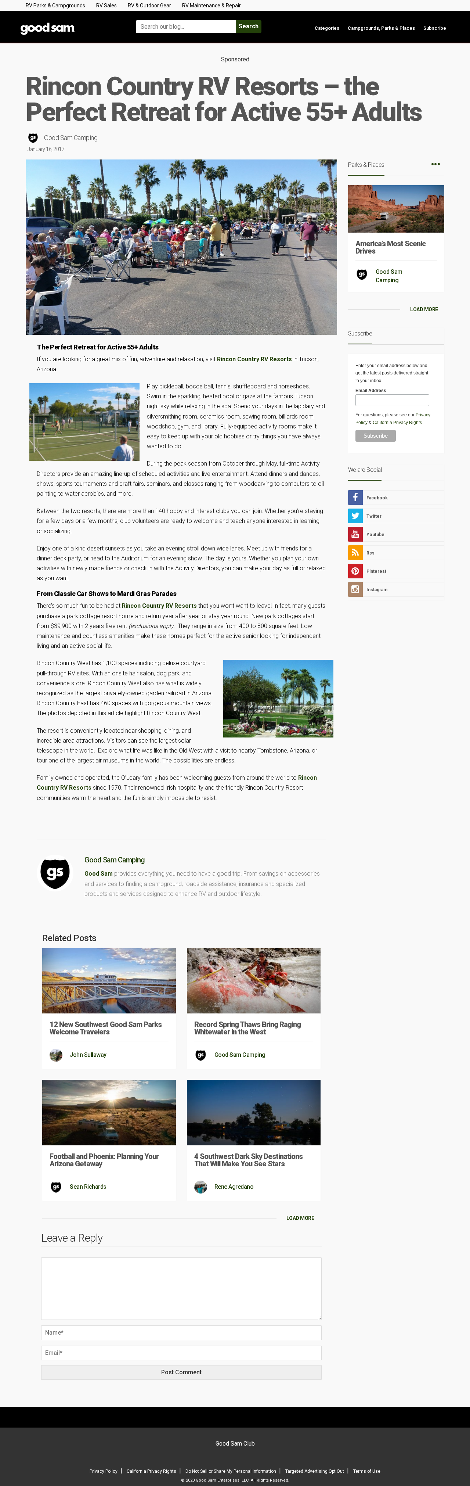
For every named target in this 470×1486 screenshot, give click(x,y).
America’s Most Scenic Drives (390, 247)
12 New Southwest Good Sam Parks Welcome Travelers (106, 1028)
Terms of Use (366, 1471)
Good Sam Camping (70, 137)
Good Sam (98, 873)
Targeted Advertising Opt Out (314, 1471)
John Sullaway (88, 1054)
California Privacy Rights (397, 422)
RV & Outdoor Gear (149, 5)
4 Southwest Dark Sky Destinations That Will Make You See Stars (248, 1160)
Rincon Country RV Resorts (254, 359)
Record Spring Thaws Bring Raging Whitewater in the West (247, 1028)
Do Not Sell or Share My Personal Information (230, 1471)
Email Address (370, 390)
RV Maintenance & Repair (211, 5)
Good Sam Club (235, 1443)
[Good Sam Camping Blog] (69, 23)
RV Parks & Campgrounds (55, 5)
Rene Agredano (234, 1186)
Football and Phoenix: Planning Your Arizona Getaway (104, 1160)
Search (248, 26)
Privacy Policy (104, 1471)
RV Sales (106, 5)
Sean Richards (88, 1186)
